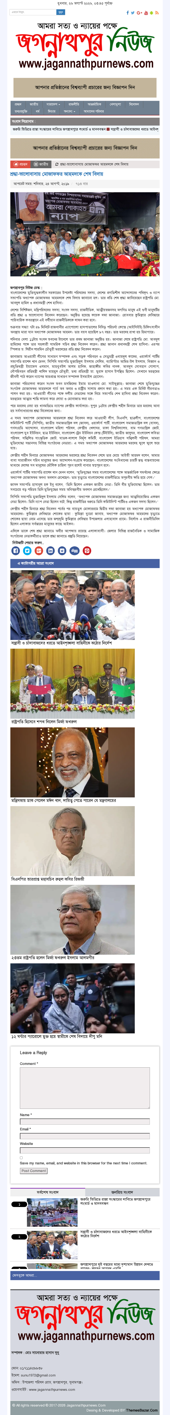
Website (26, 1144)
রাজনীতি (74, 104)
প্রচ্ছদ (18, 104)
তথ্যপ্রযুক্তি (21, 111)
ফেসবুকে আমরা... (24, 1275)
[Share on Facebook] (15, 550)
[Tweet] (27, 550)
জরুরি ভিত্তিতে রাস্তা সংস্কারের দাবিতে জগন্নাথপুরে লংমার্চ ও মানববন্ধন (115, 1201)
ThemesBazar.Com (142, 1410)
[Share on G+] (39, 550)
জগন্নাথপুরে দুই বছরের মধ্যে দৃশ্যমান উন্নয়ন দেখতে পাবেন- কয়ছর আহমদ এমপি (116, 1266)
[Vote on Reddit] (62, 550)
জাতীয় (34, 104)
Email (25, 1129)
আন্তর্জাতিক (94, 104)
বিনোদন (134, 104)
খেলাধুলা (115, 104)
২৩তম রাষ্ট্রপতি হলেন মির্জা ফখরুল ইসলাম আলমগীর (52, 957)
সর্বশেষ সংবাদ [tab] (48, 1192)
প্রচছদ (22, 164)
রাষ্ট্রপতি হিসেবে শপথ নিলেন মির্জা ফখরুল (44, 721)
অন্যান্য (68, 111)
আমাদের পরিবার (94, 111)
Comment (29, 1064)
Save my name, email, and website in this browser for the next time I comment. (83, 1163)
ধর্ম (38, 111)
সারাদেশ (52, 104)
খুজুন (60, 12)
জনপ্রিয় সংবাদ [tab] (122, 1192)
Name (26, 1115)
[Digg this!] (74, 550)
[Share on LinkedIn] (50, 550)
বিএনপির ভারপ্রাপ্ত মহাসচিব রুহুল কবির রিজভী (47, 879)
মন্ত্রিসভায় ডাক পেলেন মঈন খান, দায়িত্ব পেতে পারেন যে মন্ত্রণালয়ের (63, 800)
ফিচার (51, 111)
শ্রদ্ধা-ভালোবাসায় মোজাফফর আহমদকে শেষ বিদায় (56, 174)
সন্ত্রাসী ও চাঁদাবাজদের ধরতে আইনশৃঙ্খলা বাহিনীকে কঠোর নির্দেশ (125, 129)
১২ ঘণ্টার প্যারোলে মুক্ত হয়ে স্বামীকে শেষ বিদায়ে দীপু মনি (56, 1036)
